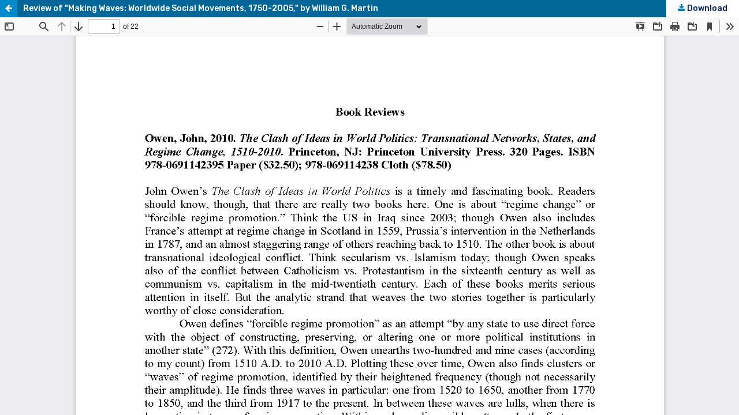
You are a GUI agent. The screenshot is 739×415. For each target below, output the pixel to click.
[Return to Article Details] (8, 8)
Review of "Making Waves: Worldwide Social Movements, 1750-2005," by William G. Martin (200, 8)
